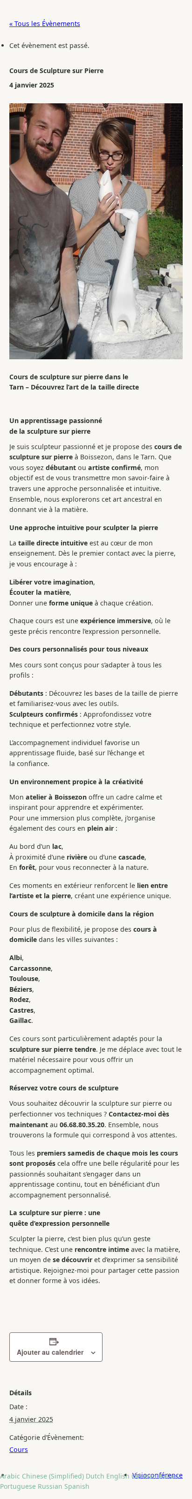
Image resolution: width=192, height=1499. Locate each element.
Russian (50, 1486)
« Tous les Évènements (44, 23)
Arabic (10, 1476)
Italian (168, 1476)
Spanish (76, 1486)
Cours (18, 1449)
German (144, 1476)
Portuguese (18, 1486)
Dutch (95, 1476)
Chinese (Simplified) (53, 1476)
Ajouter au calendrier (50, 1352)
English (118, 1476)
